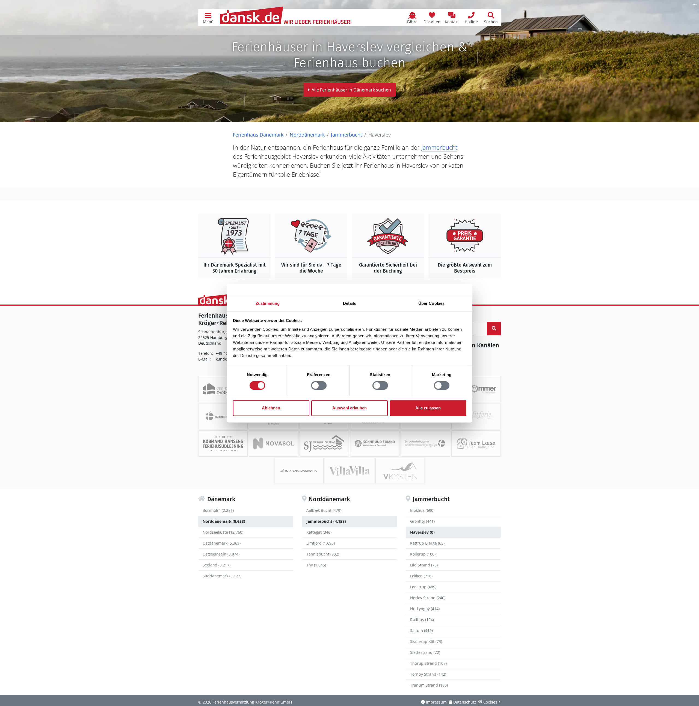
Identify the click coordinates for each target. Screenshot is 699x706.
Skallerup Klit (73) (426, 641)
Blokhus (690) (422, 510)
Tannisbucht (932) (322, 554)
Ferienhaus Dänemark (258, 134)
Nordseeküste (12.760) (223, 532)
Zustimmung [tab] (268, 303)
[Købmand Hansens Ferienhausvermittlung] (223, 443)
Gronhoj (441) (422, 521)
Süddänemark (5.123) (222, 575)
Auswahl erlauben (349, 408)
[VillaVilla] (349, 471)
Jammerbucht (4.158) (326, 521)
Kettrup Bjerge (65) (427, 543)
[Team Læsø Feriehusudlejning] (476, 443)
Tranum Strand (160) (429, 685)
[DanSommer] (476, 389)
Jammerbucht (346, 134)
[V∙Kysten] (400, 471)
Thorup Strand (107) (428, 663)
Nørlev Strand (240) (427, 597)
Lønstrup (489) (423, 586)
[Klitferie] (476, 416)
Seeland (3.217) (216, 565)
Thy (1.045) (316, 565)
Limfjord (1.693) (320, 543)
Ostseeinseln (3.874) (221, 554)
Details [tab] (349, 303)
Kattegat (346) (318, 532)
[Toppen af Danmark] (299, 471)
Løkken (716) (421, 575)
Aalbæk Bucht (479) (323, 510)
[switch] (319, 385)
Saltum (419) (421, 630)
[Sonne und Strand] (375, 443)
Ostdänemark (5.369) (222, 543)
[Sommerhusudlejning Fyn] (425, 443)
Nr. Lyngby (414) (425, 608)
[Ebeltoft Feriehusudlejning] (223, 416)
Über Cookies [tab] (431, 303)
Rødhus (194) (422, 619)
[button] (208, 17)
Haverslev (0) (422, 532)
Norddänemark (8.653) (224, 521)
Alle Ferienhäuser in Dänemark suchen (351, 90)
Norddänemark (307, 134)
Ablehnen (271, 408)
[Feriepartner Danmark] (223, 389)
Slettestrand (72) (425, 652)
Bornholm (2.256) (218, 510)
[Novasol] (273, 443)
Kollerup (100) (423, 554)
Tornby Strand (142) (428, 674)
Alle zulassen (428, 408)
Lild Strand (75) (424, 565)
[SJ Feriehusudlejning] (324, 443)
